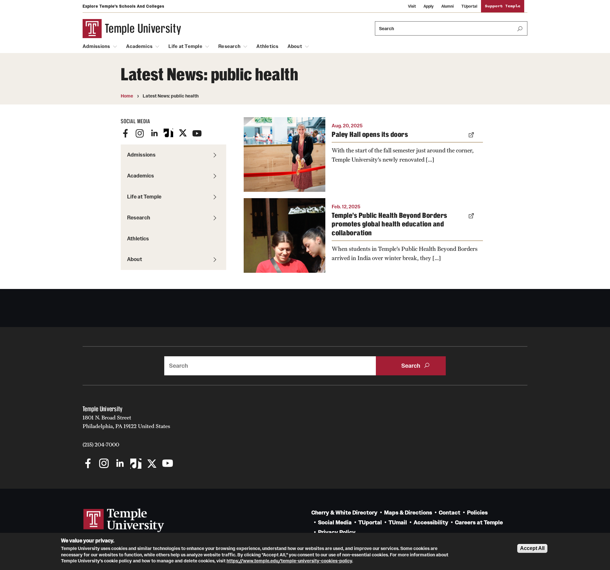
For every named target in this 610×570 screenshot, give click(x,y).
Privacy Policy (337, 532)
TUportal (469, 6)
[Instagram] (140, 133)
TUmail (398, 522)
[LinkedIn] (154, 133)
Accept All (532, 548)
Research (229, 46)
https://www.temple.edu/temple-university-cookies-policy (289, 561)
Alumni (447, 6)
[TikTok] (168, 133)
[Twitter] (182, 133)
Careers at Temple (479, 522)
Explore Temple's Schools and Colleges (123, 6)
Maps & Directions (408, 512)
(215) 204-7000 (101, 444)
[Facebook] (125, 133)
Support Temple (502, 6)
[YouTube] (197, 133)
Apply (429, 6)
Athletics (267, 46)
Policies (477, 512)
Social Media (335, 522)
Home (127, 96)
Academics (139, 46)
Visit (412, 6)
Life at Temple (185, 46)
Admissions (96, 46)
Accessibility (431, 522)
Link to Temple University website (124, 520)
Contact (449, 512)
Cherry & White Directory (344, 512)
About (295, 46)
